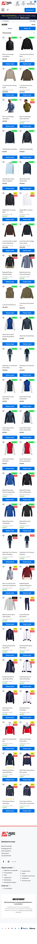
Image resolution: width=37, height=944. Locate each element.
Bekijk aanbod (24, 17)
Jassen (10, 28)
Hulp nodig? (33, 21)
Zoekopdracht (30, 10)
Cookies (14, 861)
